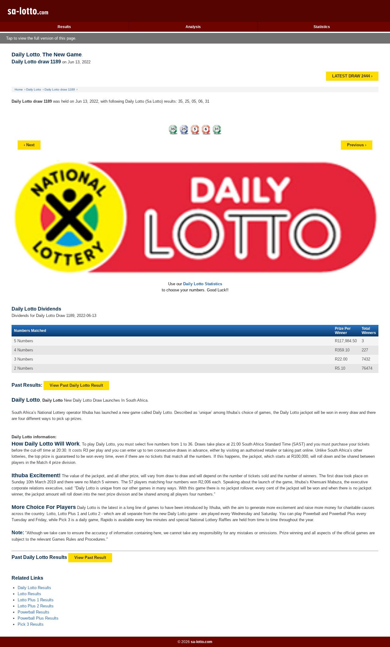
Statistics (322, 27)
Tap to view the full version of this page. (41, 38)
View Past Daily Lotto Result (76, 385)
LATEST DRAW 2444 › (352, 76)
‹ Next (29, 145)
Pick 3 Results (31, 624)
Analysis (193, 27)
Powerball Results (33, 612)
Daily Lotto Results (34, 587)
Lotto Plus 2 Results (36, 606)
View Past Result (90, 557)
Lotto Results (29, 594)
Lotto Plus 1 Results (36, 600)
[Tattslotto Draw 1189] (195, 128)
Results (64, 27)
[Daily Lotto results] (40, 14)
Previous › (356, 145)
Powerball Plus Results (38, 618)
